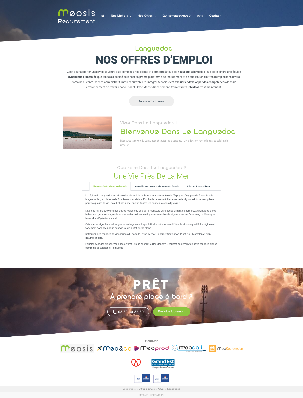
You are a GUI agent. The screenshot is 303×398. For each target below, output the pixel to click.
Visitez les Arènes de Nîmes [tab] (198, 186)
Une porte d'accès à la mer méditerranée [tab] (110, 186)
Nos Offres (145, 16)
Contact (215, 16)
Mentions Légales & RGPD (151, 395)
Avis (200, 16)
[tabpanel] (151, 223)
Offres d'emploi (147, 389)
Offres (161, 389)
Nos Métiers (119, 16)
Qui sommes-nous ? (177, 16)
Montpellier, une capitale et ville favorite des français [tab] (156, 186)
